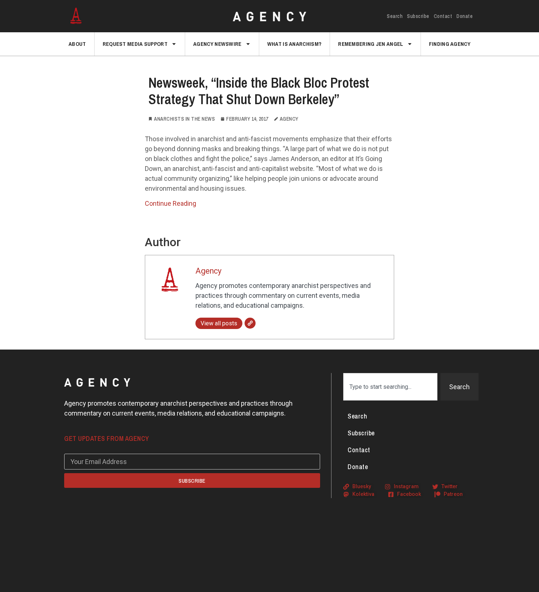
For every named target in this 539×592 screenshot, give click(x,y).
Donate (464, 16)
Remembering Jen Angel (370, 44)
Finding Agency (449, 44)
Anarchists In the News (184, 119)
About (77, 44)
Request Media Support (135, 44)
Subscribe (418, 16)
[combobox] (390, 387)
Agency (208, 270)
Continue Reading (170, 203)
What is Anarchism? (294, 44)
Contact (443, 16)
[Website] (250, 323)
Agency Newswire (217, 44)
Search (395, 16)
